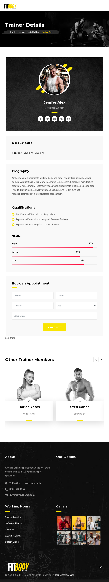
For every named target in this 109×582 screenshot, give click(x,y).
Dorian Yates (29, 407)
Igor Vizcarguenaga (64, 575)
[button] (95, 359)
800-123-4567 (17, 489)
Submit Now (54, 327)
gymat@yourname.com (22, 494)
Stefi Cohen (80, 407)
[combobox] (76, 305)
